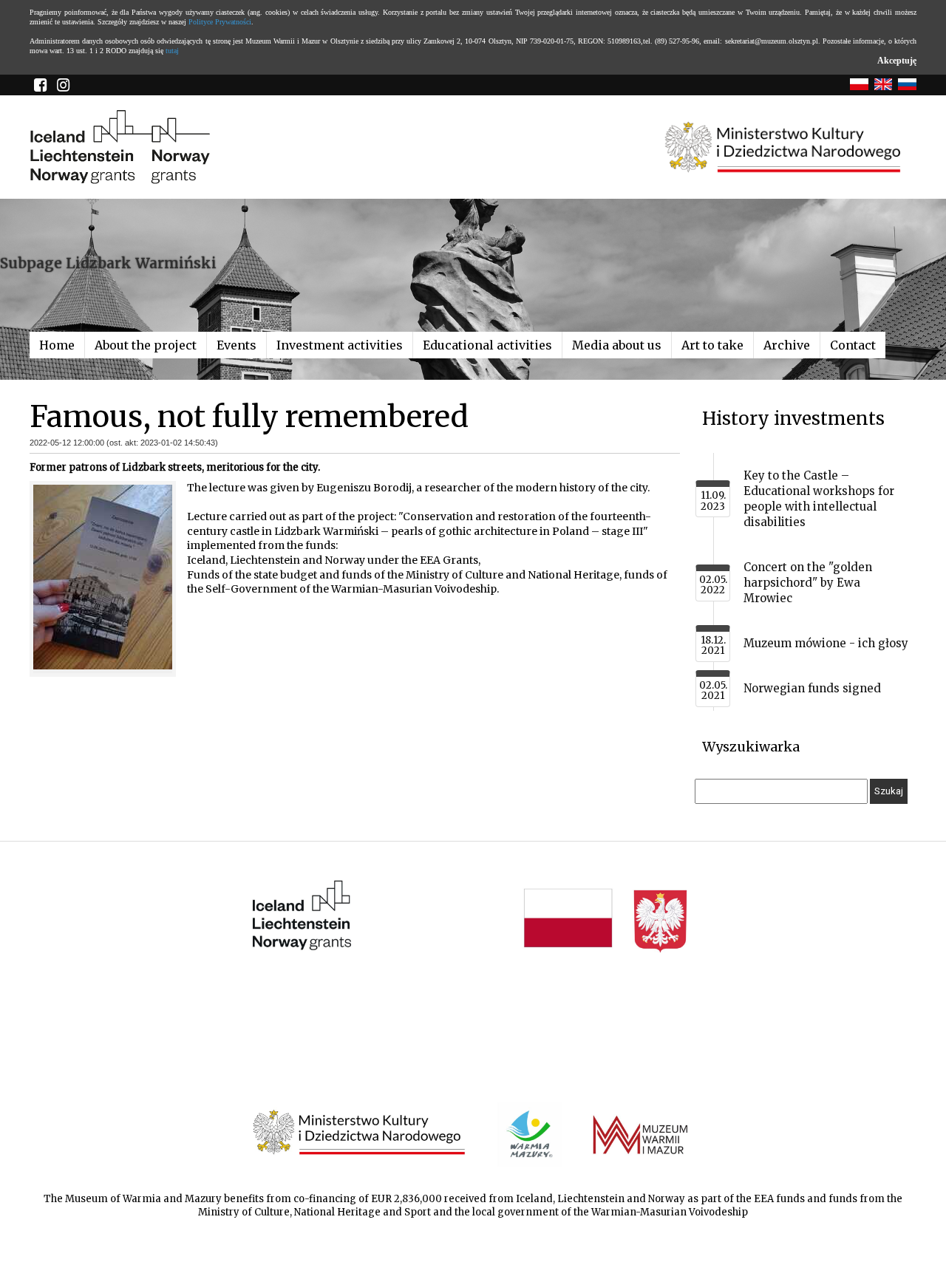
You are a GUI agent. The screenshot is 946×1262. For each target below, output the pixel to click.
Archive (786, 345)
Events (236, 345)
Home (57, 345)
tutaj (172, 51)
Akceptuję (896, 60)
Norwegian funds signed (812, 688)
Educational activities (487, 345)
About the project (146, 345)
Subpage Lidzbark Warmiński (108, 263)
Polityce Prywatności (219, 22)
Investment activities (339, 345)
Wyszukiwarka (751, 746)
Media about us (616, 345)
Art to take (712, 345)
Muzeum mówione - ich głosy (825, 643)
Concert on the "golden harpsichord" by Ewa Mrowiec (807, 582)
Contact (853, 345)
